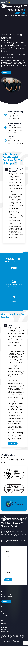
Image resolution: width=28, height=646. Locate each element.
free (8, 2)
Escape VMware (5, 631)
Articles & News (5, 615)
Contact (3, 613)
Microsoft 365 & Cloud (6, 625)
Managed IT (4, 623)
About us (3, 609)
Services (3, 611)
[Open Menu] (25, 6)
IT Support (4, 627)
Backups (3, 629)
